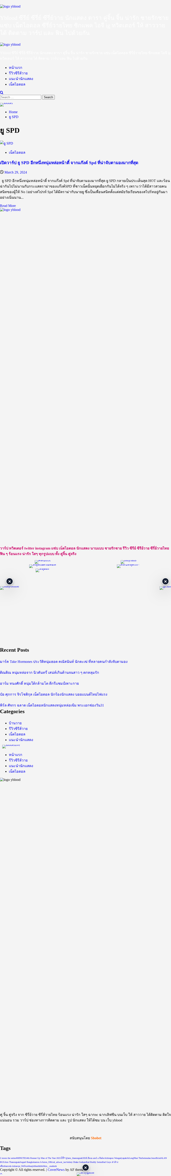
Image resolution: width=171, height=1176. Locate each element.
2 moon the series (8, 1158)
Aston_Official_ (49, 1162)
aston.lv (38, 1162)
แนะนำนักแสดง (21, 79)
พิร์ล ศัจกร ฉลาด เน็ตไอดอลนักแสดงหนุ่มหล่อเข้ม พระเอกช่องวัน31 (52, 705)
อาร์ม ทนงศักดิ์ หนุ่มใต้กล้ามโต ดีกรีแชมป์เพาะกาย (39, 683)
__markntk (52, 1166)
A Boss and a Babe (95, 1158)
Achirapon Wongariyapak (115, 1158)
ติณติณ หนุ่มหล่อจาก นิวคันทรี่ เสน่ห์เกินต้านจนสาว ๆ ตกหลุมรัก (49, 672)
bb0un (24, 1166)
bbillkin (43, 1166)
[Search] (1, 93)
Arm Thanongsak (12, 1162)
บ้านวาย (15, 723)
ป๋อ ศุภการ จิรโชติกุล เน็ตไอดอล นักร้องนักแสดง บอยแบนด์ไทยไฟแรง (53, 694)
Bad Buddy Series (94, 1162)
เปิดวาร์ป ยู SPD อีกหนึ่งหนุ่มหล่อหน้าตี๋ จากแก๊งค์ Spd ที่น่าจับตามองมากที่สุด (69, 162)
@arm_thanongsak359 (76, 1158)
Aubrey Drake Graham (76, 1162)
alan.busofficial (154, 1158)
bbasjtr (31, 1166)
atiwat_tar (61, 1162)
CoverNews (56, 1170)
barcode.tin (9, 1166)
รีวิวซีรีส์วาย (18, 73)
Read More (8, 206)
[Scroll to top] (1, 1174)
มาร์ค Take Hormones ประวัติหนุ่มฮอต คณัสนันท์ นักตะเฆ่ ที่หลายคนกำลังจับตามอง (64, 662)
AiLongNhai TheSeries (137, 1158)
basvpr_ (17, 1166)
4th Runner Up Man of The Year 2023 (44, 1158)
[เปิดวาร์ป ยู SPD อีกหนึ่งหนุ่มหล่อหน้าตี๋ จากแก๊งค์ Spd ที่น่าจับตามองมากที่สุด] (6, 143)
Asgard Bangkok (27, 1162)
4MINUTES (21, 1158)
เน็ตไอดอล (17, 84)
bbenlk (37, 1166)
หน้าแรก (15, 67)
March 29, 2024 (15, 172)
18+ (63, 1158)
